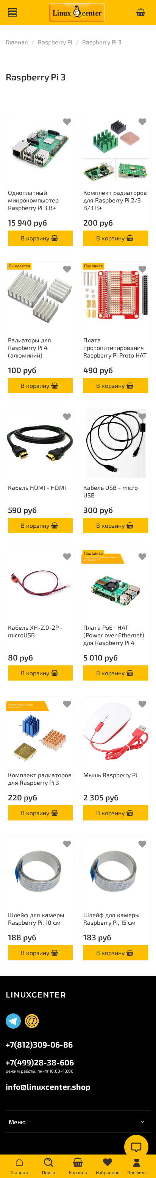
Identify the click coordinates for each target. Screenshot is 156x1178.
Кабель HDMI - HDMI (37, 487)
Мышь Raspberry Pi (110, 774)
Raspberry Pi (55, 41)
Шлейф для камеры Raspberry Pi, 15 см (111, 918)
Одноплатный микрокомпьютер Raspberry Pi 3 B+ (33, 200)
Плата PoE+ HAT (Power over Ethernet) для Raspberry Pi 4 (113, 635)
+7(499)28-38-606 (40, 1062)
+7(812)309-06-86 (39, 1044)
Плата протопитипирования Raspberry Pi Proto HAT (115, 347)
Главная (17, 41)
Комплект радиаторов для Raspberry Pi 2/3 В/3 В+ (115, 200)
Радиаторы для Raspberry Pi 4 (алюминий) (29, 347)
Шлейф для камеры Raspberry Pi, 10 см (36, 918)
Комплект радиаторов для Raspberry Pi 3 (40, 778)
